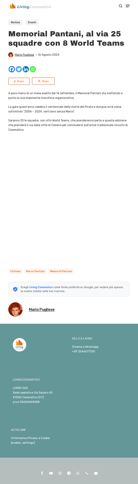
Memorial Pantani (61, 271)
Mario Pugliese (24, 54)
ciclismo (15, 271)
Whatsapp (91, 346)
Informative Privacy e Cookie (30, 438)
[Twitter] (19, 69)
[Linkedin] (26, 69)
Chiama (77, 346)
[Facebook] (12, 69)
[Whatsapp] (33, 69)
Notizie (15, 22)
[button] (128, 6)
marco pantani (35, 271)
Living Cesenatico (41, 287)
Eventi (32, 22)
